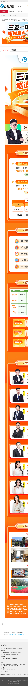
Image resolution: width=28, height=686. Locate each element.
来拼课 (26, 674)
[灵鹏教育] (7, 8)
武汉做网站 (20, 674)
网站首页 (4, 11)
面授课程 (14, 15)
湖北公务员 (20, 11)
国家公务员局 (14, 674)
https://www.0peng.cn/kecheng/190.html (16, 634)
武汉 (19, 6)
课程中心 (11, 11)
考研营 (23, 674)
